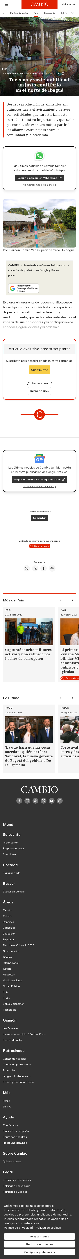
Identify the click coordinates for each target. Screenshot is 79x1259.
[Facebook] (19, 801)
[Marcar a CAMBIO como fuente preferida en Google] (39, 288)
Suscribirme (39, 370)
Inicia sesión (39, 391)
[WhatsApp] (60, 801)
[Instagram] (27, 801)
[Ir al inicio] (39, 4)
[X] (43, 801)
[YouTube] (52, 801)
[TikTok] (35, 801)
